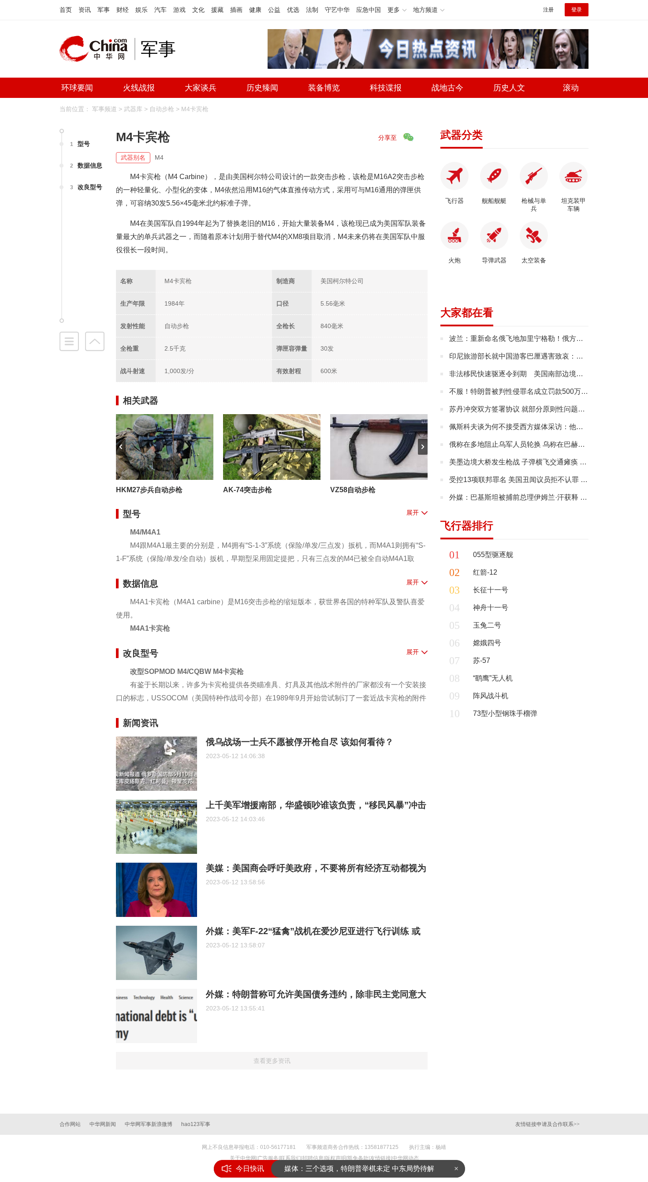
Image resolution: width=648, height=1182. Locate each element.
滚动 (571, 87)
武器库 (133, 108)
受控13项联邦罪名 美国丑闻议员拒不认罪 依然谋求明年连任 (543, 479)
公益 (274, 9)
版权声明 (335, 1158)
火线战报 (139, 87)
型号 (80, 143)
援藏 (217, 9)
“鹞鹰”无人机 (493, 678)
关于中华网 (243, 1158)
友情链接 (380, 1158)
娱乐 (141, 9)
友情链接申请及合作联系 (547, 1124)
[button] (121, 447)
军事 (103, 9)
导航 (69, 341)
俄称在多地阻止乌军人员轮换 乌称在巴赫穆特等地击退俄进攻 (545, 444)
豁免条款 (358, 1158)
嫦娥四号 (487, 643)
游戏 (179, 9)
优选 (293, 9)
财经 (122, 9)
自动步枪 (161, 108)
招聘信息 (313, 1158)
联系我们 (290, 1158)
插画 (236, 9)
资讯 (84, 9)
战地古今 (447, 87)
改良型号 (86, 187)
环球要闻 (77, 87)
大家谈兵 (200, 87)
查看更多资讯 (271, 1060)
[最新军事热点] (428, 48)
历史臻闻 (262, 87)
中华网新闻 (102, 1124)
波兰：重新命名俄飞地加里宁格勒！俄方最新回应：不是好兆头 (548, 338)
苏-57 (481, 660)
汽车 (160, 9)
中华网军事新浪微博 (148, 1124)
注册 (548, 10)
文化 (198, 9)
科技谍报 (386, 87)
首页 (66, 9)
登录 (576, 10)
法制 (312, 9)
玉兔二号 (487, 625)
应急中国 (368, 9)
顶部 (94, 341)
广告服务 (268, 1158)
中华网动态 (405, 1158)
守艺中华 (337, 9)
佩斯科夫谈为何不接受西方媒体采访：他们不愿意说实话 (537, 426)
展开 (412, 512)
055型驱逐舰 (493, 554)
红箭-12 (485, 572)
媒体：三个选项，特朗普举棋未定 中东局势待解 (359, 1168)
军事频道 (104, 108)
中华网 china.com (97, 49)
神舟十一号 (490, 607)
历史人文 (509, 87)
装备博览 (324, 87)
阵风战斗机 (490, 695)
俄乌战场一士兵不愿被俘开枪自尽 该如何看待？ (300, 742)
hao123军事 (195, 1124)
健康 (255, 9)
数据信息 (86, 165)
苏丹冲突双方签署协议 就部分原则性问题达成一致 (527, 409)
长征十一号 (490, 590)
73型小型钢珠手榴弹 (505, 713)
